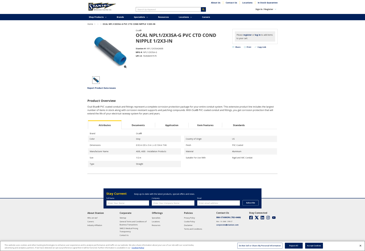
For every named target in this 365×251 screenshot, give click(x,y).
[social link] (251, 217)
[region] (182, 246)
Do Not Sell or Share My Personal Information (260, 245)
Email (199, 198)
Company (156, 198)
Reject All (293, 245)
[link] (98, 24)
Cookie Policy (138, 248)
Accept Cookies (314, 245)
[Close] (360, 245)
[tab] (104, 124)
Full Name (110, 198)
